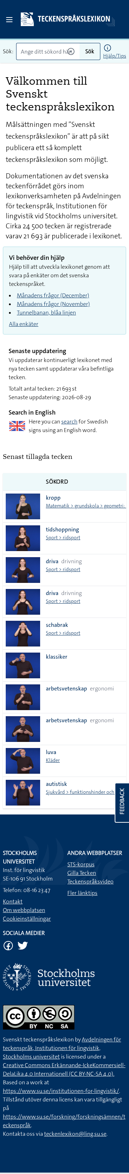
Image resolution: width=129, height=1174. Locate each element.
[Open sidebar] (9, 19)
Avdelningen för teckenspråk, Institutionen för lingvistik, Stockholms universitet (62, 1048)
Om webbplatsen (24, 910)
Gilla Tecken (81, 873)
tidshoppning (62, 529)
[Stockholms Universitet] (64, 977)
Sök (89, 51)
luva (51, 752)
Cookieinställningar (27, 918)
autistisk (56, 784)
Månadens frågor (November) (53, 304)
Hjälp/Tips (114, 56)
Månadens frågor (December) (53, 295)
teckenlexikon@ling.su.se (75, 1134)
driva (52, 561)
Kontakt (13, 901)
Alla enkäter (23, 324)
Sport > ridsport (63, 537)
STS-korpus (81, 864)
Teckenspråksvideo (90, 881)
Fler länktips (82, 893)
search (69, 421)
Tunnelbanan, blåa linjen (46, 312)
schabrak (57, 625)
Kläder (53, 760)
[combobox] (48, 51)
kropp (53, 497)
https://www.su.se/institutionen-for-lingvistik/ (61, 1091)
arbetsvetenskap (66, 688)
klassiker (56, 656)
